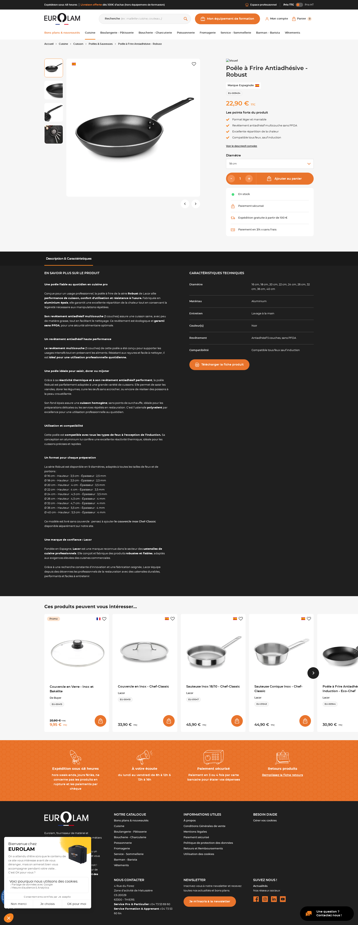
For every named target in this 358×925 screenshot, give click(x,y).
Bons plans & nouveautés (131, 820)
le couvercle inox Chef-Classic (135, 521)
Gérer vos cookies (265, 820)
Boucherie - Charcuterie (130, 837)
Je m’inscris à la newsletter (209, 901)
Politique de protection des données (208, 843)
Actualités (260, 886)
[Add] (249, 178)
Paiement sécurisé (196, 837)
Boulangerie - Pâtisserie (130, 832)
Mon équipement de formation (230, 18)
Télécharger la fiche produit (222, 364)
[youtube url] (283, 899)
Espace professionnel (263, 5)
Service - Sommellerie (129, 854)
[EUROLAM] (62, 18)
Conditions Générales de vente (204, 826)
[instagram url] (265, 899)
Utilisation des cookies (199, 854)
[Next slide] (313, 673)
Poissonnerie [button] (186, 32)
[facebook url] (256, 899)
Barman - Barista (125, 859)
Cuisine (119, 826)
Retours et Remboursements (203, 848)
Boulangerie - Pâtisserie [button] (117, 32)
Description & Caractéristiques (69, 258)
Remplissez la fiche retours (282, 775)
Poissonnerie (123, 843)
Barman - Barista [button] (268, 32)
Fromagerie (122, 848)
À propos (190, 820)
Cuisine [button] (90, 32)
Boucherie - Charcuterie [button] (155, 32)
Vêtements (121, 865)
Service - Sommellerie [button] (236, 32)
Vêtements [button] (292, 32)
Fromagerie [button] (208, 32)
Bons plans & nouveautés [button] (62, 32)
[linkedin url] (274, 899)
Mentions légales (195, 832)
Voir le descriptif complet (241, 146)
